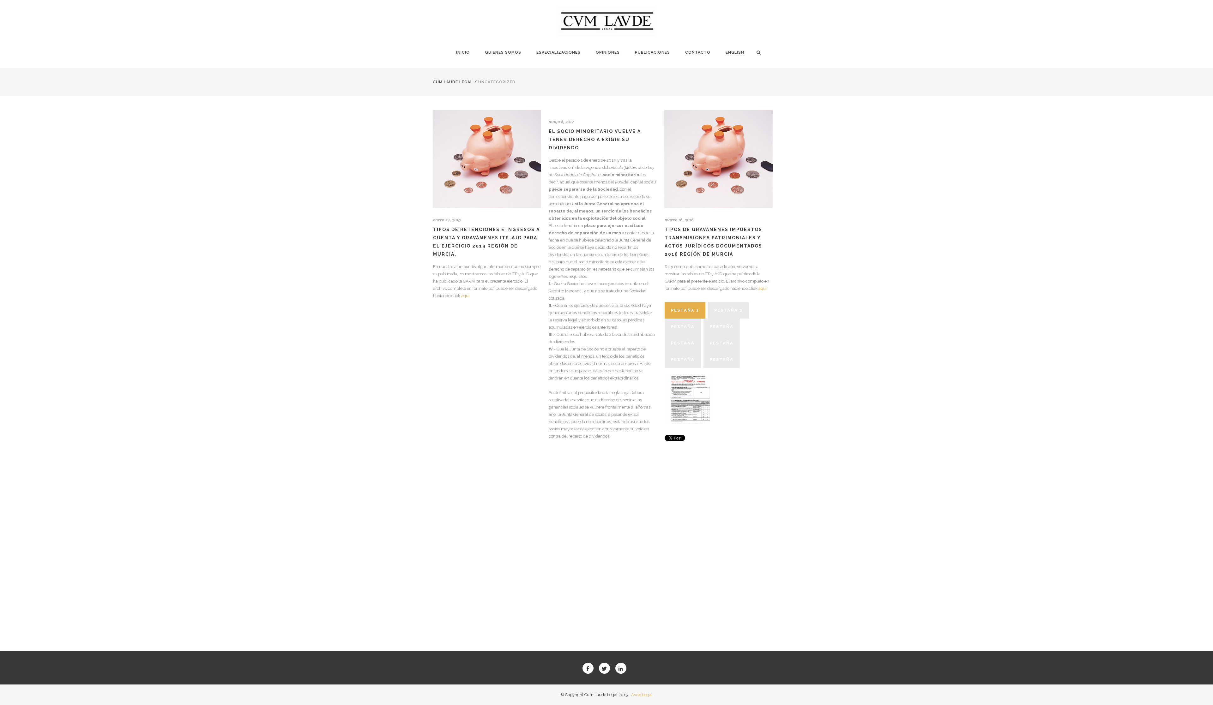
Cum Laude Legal (453, 82)
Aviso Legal (642, 694)
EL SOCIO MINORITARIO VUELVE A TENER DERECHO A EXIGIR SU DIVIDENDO (595, 139)
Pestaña (683, 326)
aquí (464, 295)
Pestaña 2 (728, 310)
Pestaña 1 (685, 310)
